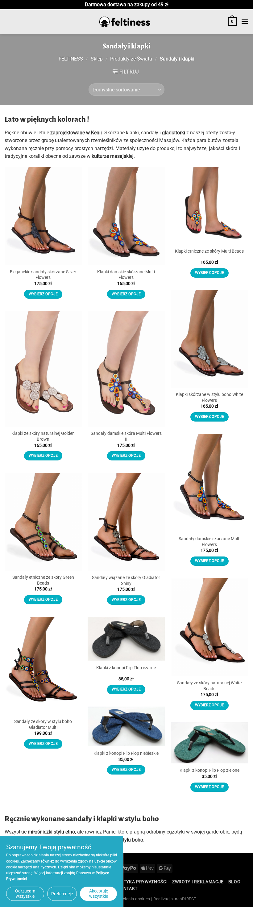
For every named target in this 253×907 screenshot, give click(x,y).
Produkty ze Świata (131, 59)
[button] (232, 21)
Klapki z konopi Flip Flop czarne (126, 667)
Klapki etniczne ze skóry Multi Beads (209, 251)
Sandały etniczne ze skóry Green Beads (43, 580)
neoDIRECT (186, 899)
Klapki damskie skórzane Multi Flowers (126, 274)
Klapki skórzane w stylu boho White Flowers (209, 397)
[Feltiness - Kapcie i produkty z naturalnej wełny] (124, 21)
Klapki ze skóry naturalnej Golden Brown (43, 436)
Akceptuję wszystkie (98, 893)
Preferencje (62, 893)
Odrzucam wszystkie (25, 893)
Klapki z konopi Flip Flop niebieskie (126, 753)
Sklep (97, 59)
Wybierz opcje (43, 294)
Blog (234, 881)
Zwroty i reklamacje (198, 881)
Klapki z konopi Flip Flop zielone (209, 770)
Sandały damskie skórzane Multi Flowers (209, 541)
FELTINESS (71, 59)
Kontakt (127, 888)
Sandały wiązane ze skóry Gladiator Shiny (126, 580)
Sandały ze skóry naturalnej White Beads (209, 685)
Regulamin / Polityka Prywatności (125, 881)
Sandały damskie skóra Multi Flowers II (126, 436)
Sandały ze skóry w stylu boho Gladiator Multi (43, 724)
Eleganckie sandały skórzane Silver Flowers (43, 274)
